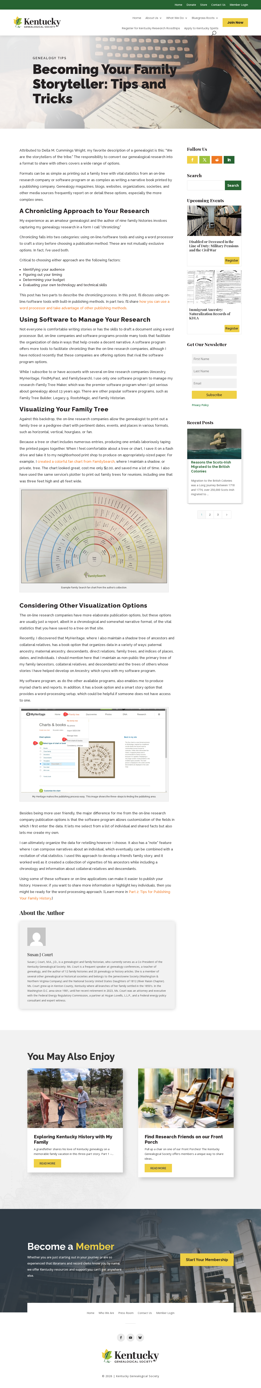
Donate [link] (191, 4)
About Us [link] (151, 18)
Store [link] (203, 4)
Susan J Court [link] (40, 954)
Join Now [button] (235, 22)
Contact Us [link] (218, 4)
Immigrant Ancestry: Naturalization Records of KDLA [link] (209, 313)
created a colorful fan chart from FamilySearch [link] (76, 461)
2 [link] (210, 514)
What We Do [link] (175, 18)
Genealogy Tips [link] (50, 58)
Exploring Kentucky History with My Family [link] (73, 1139)
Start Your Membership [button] (207, 1259)
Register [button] (231, 260)
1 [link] (201, 514)
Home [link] (178, 4)
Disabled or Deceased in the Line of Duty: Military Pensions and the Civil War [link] (213, 245)
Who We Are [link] (106, 1313)
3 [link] (218, 514)
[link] (37, 22)
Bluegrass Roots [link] (203, 18)
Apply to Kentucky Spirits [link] (201, 28)
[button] (192, 160)
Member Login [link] (239, 4)
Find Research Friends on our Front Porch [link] (184, 1139)
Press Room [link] (126, 1313)
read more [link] (47, 1163)
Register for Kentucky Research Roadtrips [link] (151, 28)
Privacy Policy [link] (200, 405)
